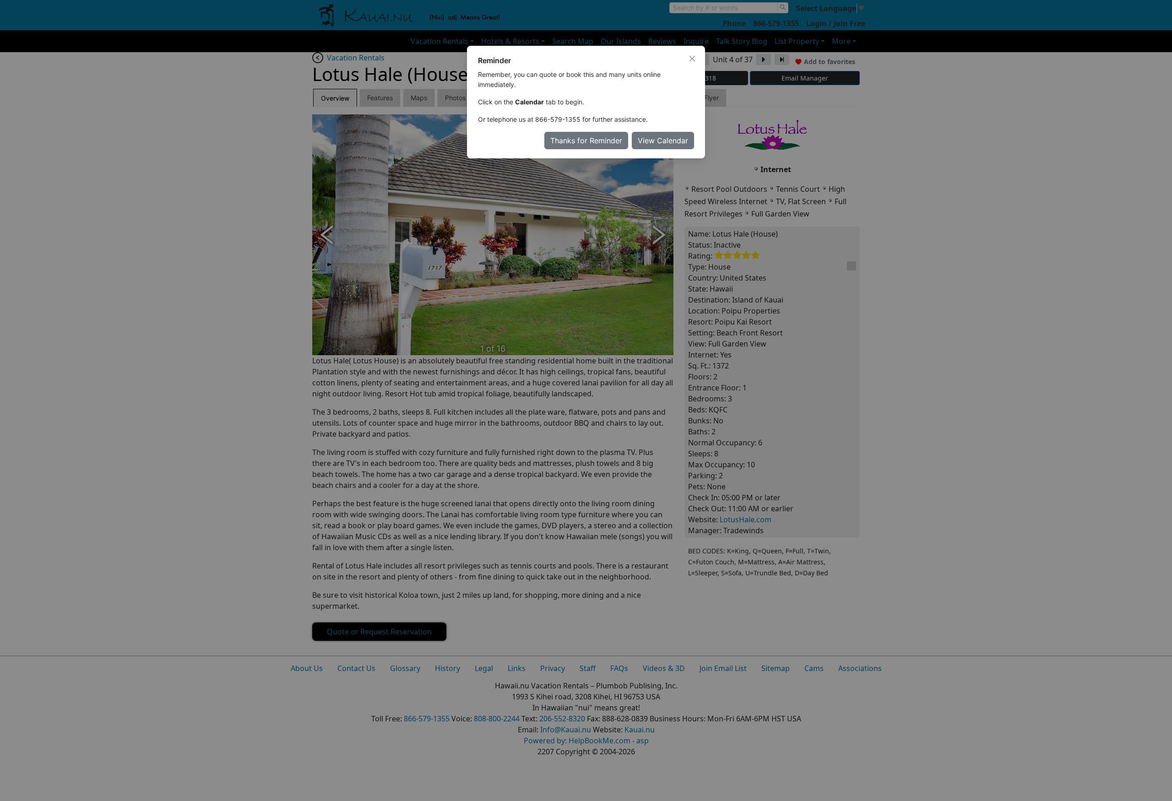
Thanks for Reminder (586, 140)
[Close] (692, 58)
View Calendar (663, 140)
